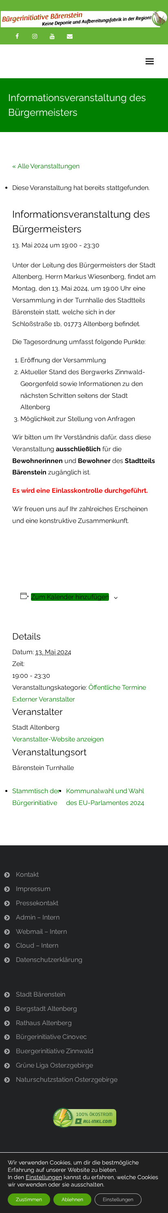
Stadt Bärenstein (40, 994)
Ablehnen (72, 1199)
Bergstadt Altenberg (46, 1008)
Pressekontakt (37, 903)
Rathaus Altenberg (44, 1023)
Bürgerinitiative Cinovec (51, 1037)
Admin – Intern (38, 917)
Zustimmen (29, 1199)
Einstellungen (44, 1177)
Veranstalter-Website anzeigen (58, 739)
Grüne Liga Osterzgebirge (54, 1065)
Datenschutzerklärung (49, 960)
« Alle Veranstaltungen (46, 166)
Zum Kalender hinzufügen (70, 597)
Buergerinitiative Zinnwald (54, 1051)
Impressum (33, 889)
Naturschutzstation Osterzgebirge (66, 1079)
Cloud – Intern (37, 945)
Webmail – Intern (41, 931)
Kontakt (27, 874)
